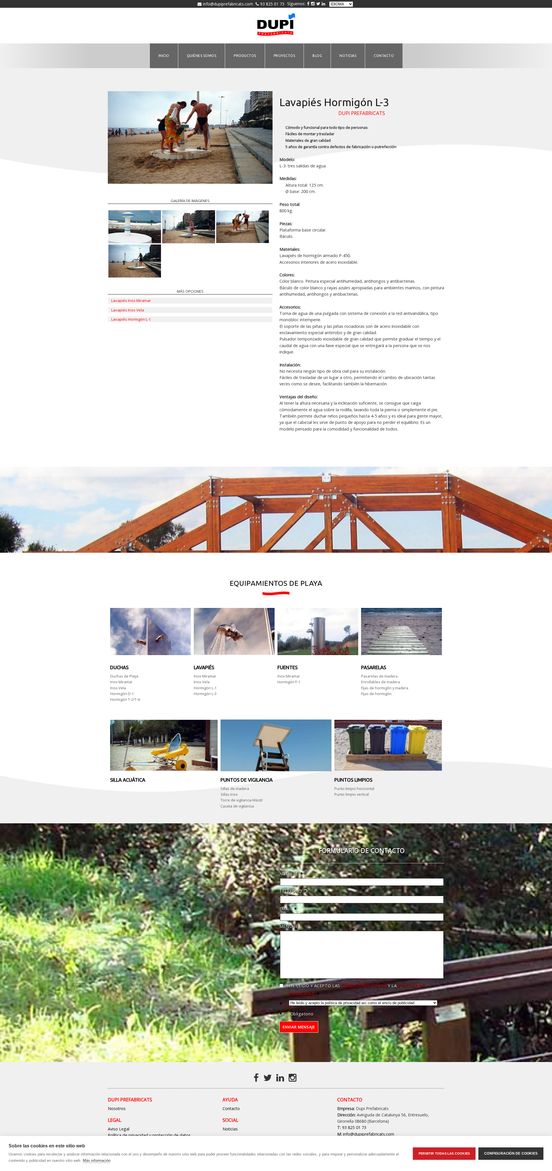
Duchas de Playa (124, 676)
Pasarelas (373, 667)
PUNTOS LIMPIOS (353, 779)
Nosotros (117, 1108)
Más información (96, 1160)
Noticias (230, 1129)
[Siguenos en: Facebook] (308, 3)
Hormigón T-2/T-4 (125, 699)
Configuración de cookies (511, 1153)
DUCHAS (119, 667)
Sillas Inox (229, 794)
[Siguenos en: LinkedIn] (323, 3)
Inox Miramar (121, 681)
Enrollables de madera (380, 681)
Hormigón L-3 (205, 693)
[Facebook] (257, 1077)
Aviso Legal (118, 1129)
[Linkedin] (281, 1077)
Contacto (231, 1108)
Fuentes (287, 667)
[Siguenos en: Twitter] (318, 3)
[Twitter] (269, 1077)
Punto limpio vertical (351, 794)
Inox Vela (118, 687)
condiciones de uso (364, 985)
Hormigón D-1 (122, 693)
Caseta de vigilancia (237, 806)
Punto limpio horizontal (354, 788)
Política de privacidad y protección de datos (149, 1135)
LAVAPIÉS (204, 667)
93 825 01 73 (272, 4)
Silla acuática (127, 779)
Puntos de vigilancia (247, 779)
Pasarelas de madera (379, 676)
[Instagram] (313, 3)
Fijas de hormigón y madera (384, 687)
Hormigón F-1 (288, 681)
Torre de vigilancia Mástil (241, 800)
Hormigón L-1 (205, 687)
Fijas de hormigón (376, 693)
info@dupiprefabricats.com (228, 4)
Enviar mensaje (299, 1027)
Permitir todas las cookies (444, 1153)
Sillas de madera (235, 788)
